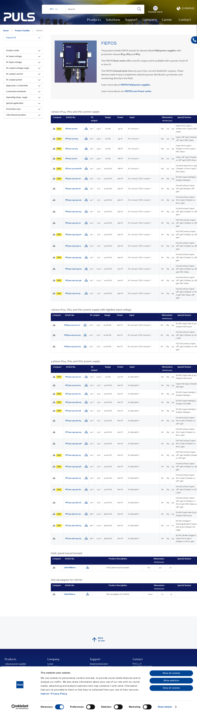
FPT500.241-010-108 (73, 411)
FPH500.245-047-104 (72, 347)
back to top (101, 639)
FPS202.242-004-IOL (73, 169)
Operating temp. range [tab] (16, 97)
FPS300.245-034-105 (73, 200)
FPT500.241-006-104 (73, 402)
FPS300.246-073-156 (73, 281)
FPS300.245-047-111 (73, 223)
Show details (165, 706)
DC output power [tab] (14, 80)
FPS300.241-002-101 (73, 179)
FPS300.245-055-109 (73, 258)
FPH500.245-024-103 (72, 335)
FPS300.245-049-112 (73, 246)
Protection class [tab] (13, 109)
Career (50, 664)
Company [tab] (53, 659)
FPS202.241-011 (71, 159)
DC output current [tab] (14, 74)
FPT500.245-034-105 (73, 432)
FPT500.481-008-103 (73, 526)
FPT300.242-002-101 (73, 377)
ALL (52, 9)
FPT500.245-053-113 (73, 455)
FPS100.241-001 (71, 129)
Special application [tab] (14, 103)
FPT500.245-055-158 (73, 467)
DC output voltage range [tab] (17, 68)
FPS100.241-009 (71, 139)
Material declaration (99, 664)
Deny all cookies (171, 688)
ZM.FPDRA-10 (69, 594)
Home (6, 31)
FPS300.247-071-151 (72, 294)
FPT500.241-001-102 (73, 386)
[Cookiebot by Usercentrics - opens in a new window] (19, 706)
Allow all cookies (171, 673)
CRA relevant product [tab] (16, 115)
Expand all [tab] (11, 38)
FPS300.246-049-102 (73, 269)
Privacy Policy (59, 693)
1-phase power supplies (15, 664)
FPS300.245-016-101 (73, 189)
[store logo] (19, 17)
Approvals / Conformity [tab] (17, 86)
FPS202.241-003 (71, 149)
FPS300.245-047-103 (73, 212)
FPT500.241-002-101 (73, 394)
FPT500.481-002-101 (73, 514)
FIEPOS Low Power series (138, 91)
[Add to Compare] (54, 128)
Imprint (45, 693)
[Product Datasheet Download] (86, 129)
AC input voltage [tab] (14, 56)
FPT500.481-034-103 (73, 539)
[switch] (90, 707)
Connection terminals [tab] (16, 92)
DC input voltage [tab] (14, 62)
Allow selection (171, 680)
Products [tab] (10, 659)
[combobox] (93, 9)
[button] (185, 9)
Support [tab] (95, 659)
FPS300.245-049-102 (73, 235)
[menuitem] (167, 20)
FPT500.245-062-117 (73, 478)
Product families (22, 31)
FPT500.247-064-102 (73, 503)
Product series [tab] (12, 51)
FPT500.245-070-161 (73, 490)
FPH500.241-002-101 (72, 325)
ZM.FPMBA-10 (70, 568)
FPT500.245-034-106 (73, 444)
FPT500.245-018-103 (73, 421)
